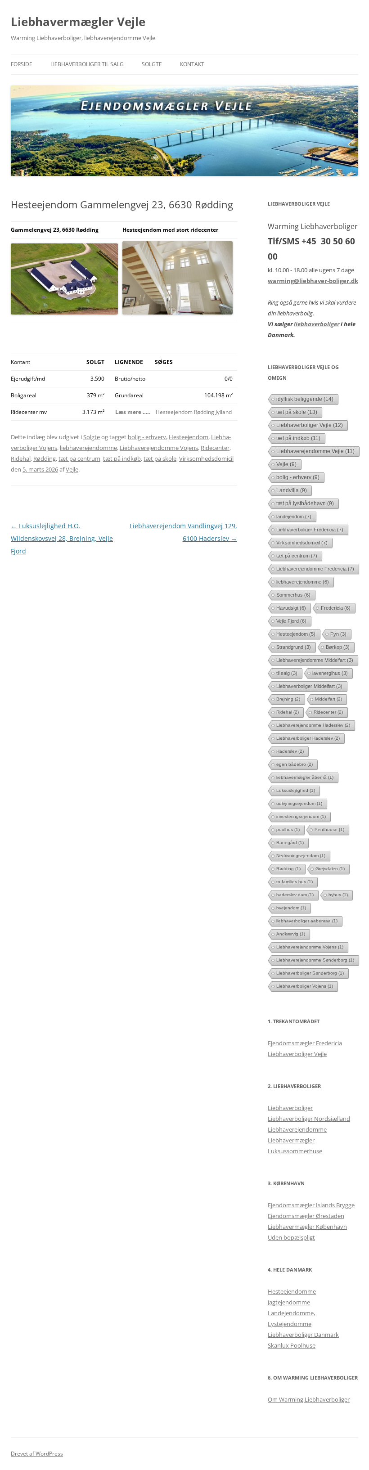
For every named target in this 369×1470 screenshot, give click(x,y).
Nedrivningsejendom (300, 855)
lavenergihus (330, 673)
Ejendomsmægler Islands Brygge (311, 1205)
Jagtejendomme (289, 1302)
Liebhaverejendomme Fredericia (315, 568)
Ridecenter (215, 448)
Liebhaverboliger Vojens (304, 986)
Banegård (290, 842)
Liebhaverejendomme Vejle (315, 451)
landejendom (293, 516)
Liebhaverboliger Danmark (303, 1335)
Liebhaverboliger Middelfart (309, 686)
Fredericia (336, 608)
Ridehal (21, 458)
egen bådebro (294, 764)
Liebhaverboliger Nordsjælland (309, 1119)
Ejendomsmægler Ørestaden (306, 1216)
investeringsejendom (301, 816)
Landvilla (291, 490)
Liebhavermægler (291, 1140)
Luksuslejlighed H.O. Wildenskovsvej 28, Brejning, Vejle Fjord (62, 538)
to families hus (294, 881)
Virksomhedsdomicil (206, 458)
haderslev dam (295, 894)
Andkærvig (290, 933)
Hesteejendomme (292, 1291)
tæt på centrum (79, 458)
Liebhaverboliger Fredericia (309, 529)
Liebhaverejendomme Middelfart (314, 660)
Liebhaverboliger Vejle (309, 425)
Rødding (44, 458)
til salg (286, 673)
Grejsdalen (330, 868)
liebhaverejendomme (88, 448)
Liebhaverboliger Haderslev (308, 738)
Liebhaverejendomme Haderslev (313, 725)
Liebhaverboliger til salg (87, 64)
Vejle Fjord (291, 621)
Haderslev (290, 751)
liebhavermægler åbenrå (304, 777)
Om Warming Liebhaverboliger (309, 1399)
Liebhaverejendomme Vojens (159, 448)
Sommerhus (293, 595)
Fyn (338, 634)
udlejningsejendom (299, 803)
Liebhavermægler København (307, 1227)
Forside (21, 64)
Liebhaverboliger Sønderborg (310, 973)
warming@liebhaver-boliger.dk (313, 281)
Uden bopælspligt (291, 1237)
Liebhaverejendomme (297, 1129)
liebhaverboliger (316, 324)
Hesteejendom (188, 437)
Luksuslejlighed (295, 790)
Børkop (338, 647)
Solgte (152, 64)
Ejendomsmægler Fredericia (305, 1043)
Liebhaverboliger (290, 1108)
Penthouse (329, 829)
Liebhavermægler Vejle (78, 21)
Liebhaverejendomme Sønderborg (315, 960)
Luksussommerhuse (295, 1151)
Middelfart (328, 699)
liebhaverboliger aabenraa (307, 920)
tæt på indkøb (122, 458)
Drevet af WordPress (37, 1453)
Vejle (72, 469)
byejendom (291, 907)
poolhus (288, 829)
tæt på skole (160, 458)
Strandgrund (293, 647)
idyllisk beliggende (304, 399)
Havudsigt (291, 608)
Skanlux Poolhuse (291, 1345)
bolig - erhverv (147, 437)
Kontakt (192, 64)
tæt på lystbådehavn (305, 503)
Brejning (288, 699)
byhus (338, 894)
